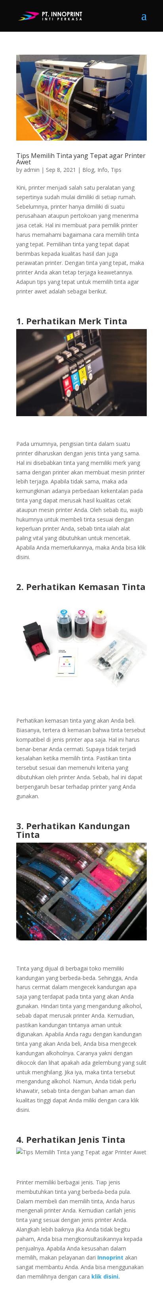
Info (102, 169)
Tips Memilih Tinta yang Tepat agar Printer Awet (81, 158)
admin (32, 169)
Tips (116, 169)
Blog (88, 169)
